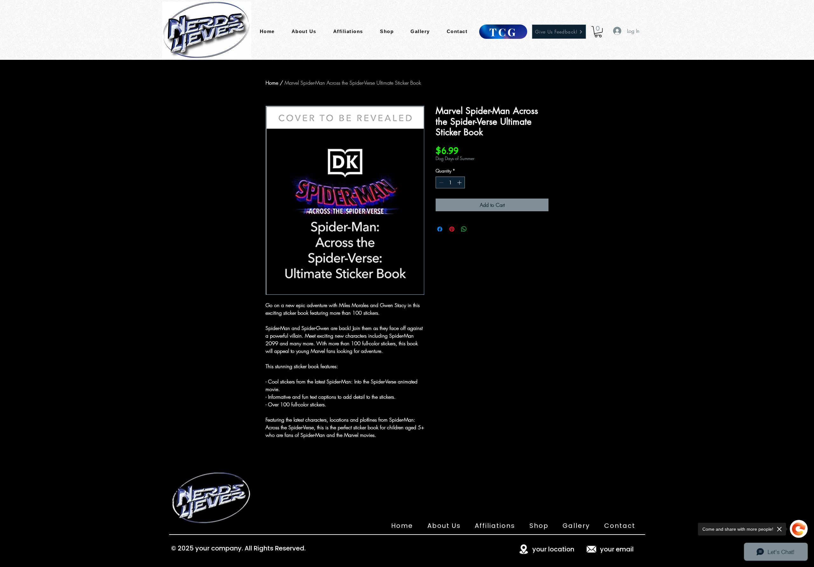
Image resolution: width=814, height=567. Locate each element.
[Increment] (460, 182)
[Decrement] (441, 182)
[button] (598, 31)
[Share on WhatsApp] (464, 229)
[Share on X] (476, 229)
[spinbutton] (450, 182)
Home (272, 82)
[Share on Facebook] (440, 229)
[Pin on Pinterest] (452, 229)
